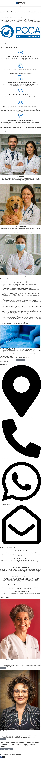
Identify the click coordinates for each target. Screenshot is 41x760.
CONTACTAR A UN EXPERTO (6, 749)
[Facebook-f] (1, 757)
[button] (20, 6)
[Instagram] (3, 757)
